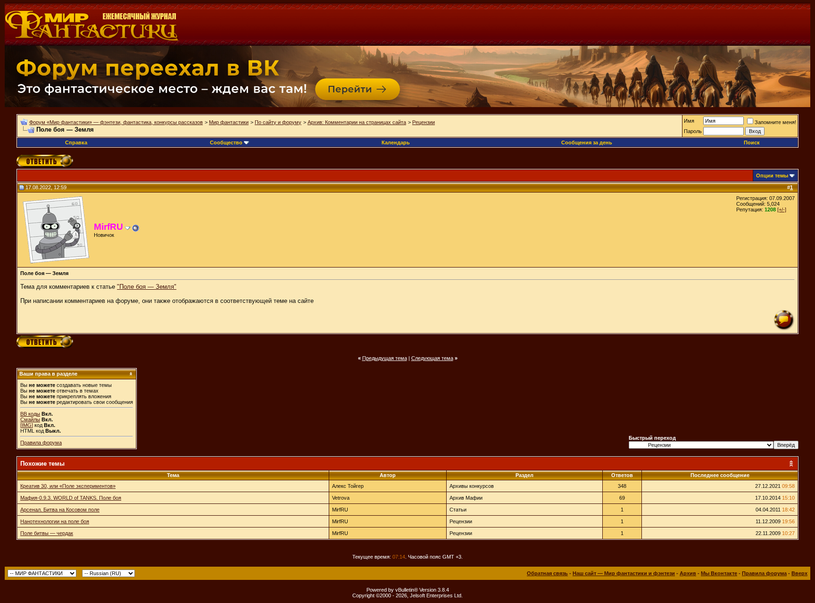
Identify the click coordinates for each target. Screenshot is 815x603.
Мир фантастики (229, 122)
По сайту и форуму (278, 122)
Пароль (693, 131)
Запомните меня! (775, 122)
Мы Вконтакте (719, 573)
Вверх (799, 573)
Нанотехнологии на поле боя (54, 521)
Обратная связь (547, 573)
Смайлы (30, 419)
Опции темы (772, 175)
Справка (76, 142)
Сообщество (226, 142)
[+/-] (781, 209)
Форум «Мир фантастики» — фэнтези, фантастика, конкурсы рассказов (116, 122)
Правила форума (41, 442)
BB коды (30, 414)
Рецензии (423, 122)
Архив (688, 573)
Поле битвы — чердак (46, 533)
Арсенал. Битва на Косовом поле (60, 509)
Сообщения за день (586, 142)
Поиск (752, 142)
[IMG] (26, 425)
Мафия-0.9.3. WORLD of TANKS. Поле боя (70, 498)
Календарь (396, 142)
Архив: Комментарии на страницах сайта (357, 122)
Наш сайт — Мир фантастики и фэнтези (624, 573)
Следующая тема (432, 358)
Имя (689, 121)
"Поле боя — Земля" (146, 286)
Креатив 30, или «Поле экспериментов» (68, 486)
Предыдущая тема (384, 358)
